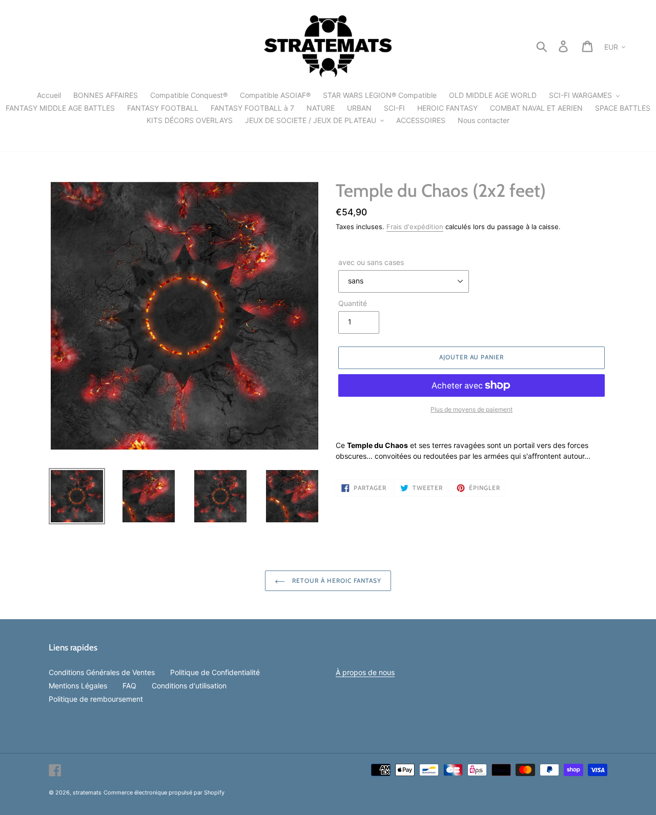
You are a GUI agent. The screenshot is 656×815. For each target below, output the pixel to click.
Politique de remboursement (96, 699)
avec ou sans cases (371, 262)
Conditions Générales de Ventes (102, 672)
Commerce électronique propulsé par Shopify (164, 792)
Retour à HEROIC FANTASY (335, 580)
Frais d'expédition (414, 226)
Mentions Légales (78, 685)
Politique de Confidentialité (215, 672)
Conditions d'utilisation (189, 685)
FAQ (129, 685)
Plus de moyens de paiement (471, 409)
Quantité (352, 303)
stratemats (87, 792)
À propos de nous (365, 672)
